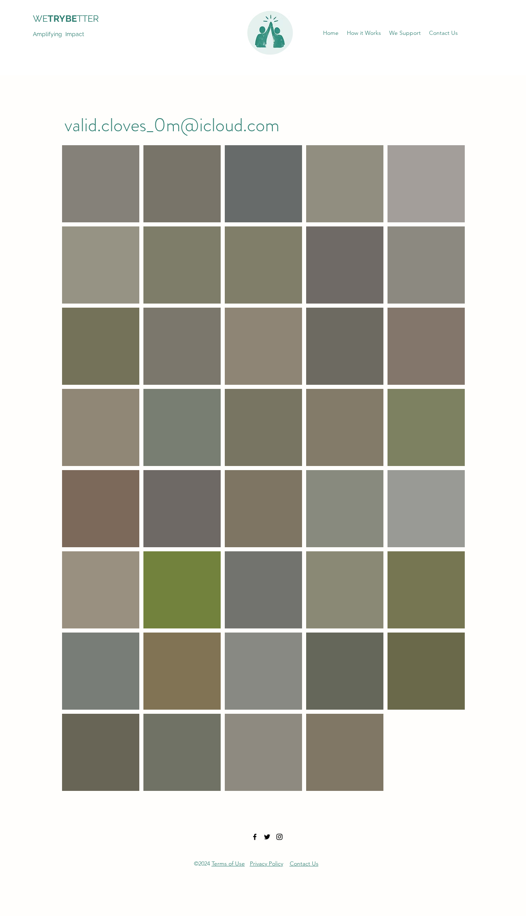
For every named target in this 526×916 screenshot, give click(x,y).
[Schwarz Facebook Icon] (255, 837)
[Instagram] (279, 837)
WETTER (70, 18)
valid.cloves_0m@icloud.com (172, 125)
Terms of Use (228, 863)
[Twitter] (267, 837)
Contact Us (304, 863)
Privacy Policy (266, 863)
